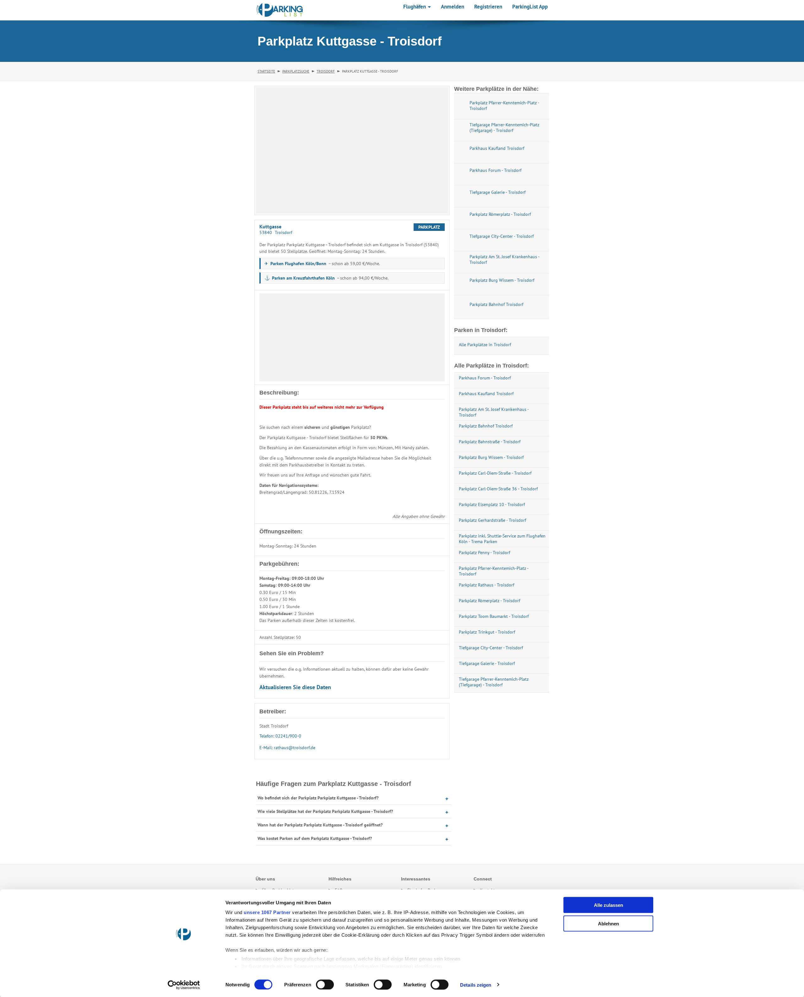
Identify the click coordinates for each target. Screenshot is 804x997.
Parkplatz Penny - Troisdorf (484, 552)
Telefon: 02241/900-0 (280, 736)
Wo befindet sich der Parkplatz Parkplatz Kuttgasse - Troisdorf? (318, 798)
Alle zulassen (608, 905)
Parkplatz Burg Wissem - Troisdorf (491, 457)
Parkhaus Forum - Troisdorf (485, 378)
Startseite (266, 71)
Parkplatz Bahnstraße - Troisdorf (489, 441)
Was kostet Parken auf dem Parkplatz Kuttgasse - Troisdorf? (315, 838)
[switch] (325, 984)
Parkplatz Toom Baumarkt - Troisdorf (494, 616)
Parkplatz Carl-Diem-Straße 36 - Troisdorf (498, 489)
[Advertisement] (352, 337)
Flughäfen (415, 6)
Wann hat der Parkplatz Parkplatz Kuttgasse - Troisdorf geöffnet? (320, 825)
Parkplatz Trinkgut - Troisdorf (487, 632)
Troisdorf (326, 71)
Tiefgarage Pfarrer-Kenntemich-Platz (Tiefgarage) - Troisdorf (494, 682)
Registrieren (488, 6)
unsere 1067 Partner (267, 912)
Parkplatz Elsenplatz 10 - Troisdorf (492, 504)
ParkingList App (530, 6)
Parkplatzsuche (295, 71)
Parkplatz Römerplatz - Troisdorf (489, 600)
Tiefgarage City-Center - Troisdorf (491, 648)
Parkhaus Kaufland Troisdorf (486, 393)
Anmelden (452, 6)
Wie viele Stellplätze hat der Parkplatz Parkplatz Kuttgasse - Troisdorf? (325, 811)
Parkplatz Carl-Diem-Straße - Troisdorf (495, 473)
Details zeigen (475, 984)
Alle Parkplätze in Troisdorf (485, 344)
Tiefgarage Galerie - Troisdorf (487, 663)
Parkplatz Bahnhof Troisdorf (486, 426)
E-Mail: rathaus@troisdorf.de (287, 747)
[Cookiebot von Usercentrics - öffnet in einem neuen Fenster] (183, 984)
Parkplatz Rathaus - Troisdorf (486, 585)
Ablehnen (608, 923)
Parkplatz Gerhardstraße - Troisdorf (492, 520)
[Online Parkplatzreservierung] (279, 10)
